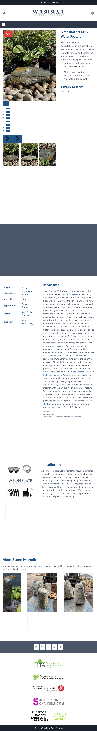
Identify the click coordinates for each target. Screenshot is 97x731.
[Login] (4, 13)
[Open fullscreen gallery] (6, 103)
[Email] (42, 647)
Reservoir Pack (63, 346)
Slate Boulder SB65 (80, 371)
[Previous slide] (7, 139)
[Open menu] (3, 24)
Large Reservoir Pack (18, 508)
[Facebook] (48, 647)
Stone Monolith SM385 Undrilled (68, 619)
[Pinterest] (60, 647)
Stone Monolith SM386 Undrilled (32, 619)
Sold (52, 414)
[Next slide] (17, 139)
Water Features (76, 416)
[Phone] (36, 647)
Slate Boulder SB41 (52, 375)
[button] (11, 154)
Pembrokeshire (72, 294)
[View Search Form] (93, 24)
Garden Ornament (53, 416)
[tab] (8, 108)
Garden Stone (65, 416)
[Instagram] (54, 647)
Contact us (48, 404)
